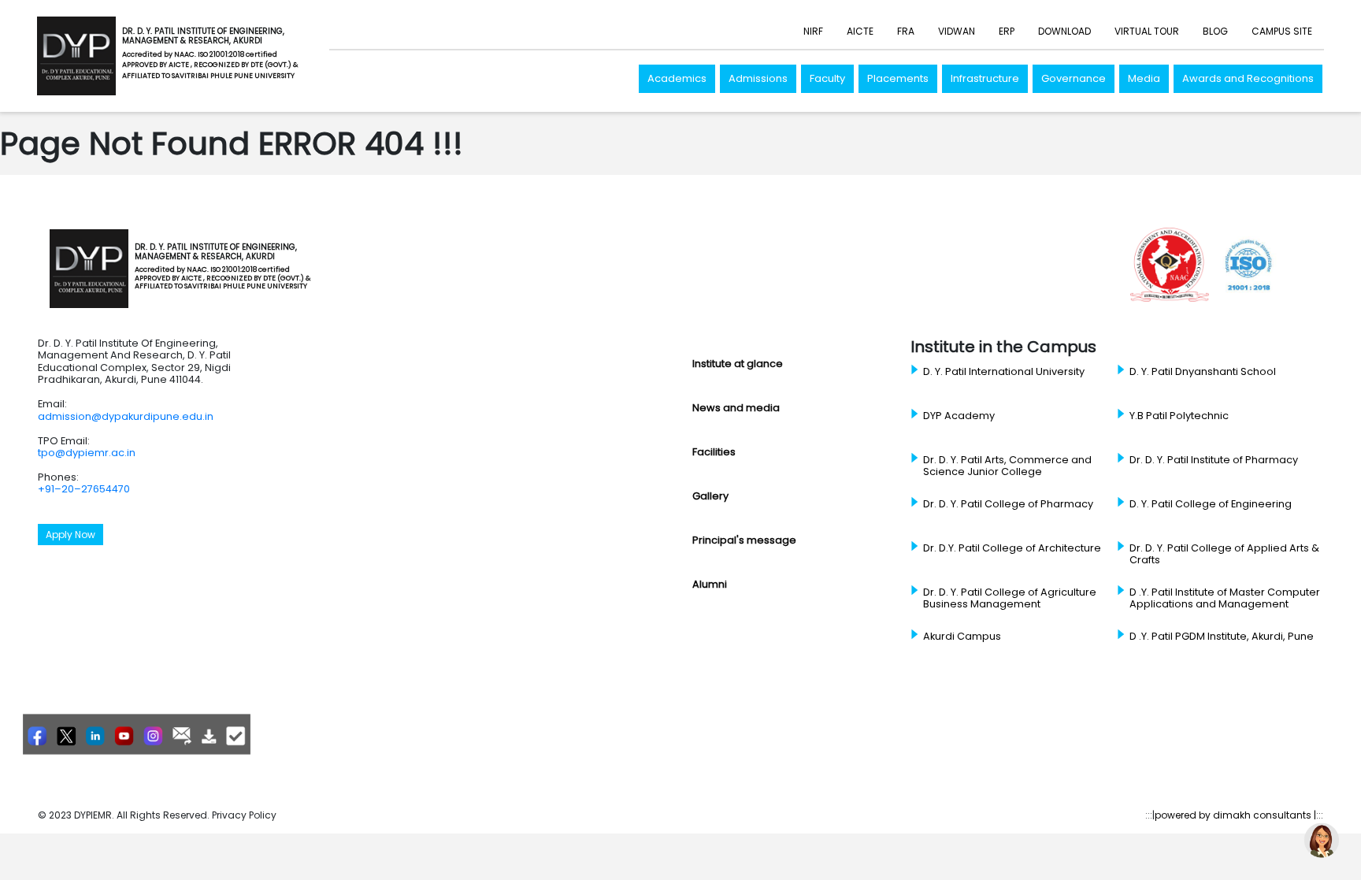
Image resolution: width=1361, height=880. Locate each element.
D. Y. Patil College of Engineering (1210, 504)
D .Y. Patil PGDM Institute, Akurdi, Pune (1221, 636)
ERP (1006, 31)
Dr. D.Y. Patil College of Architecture (1012, 548)
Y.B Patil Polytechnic (1179, 416)
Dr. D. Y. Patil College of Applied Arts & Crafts (1224, 554)
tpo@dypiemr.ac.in (86, 452)
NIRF (813, 31)
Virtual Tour (1146, 31)
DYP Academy (959, 416)
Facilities (714, 452)
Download (1064, 31)
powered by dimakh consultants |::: (1239, 815)
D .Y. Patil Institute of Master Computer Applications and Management (1224, 598)
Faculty (827, 78)
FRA (905, 31)
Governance (1073, 78)
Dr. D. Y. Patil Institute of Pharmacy (1213, 460)
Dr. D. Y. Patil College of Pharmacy (1008, 504)
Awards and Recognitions (1248, 78)
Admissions (758, 78)
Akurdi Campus (962, 636)
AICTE (860, 31)
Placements (898, 78)
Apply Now (70, 534)
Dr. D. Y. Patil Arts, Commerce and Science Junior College (1007, 466)
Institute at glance (737, 363)
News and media (736, 407)
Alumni (709, 584)
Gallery (710, 496)
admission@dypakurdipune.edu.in (125, 416)
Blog (1215, 31)
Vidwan (956, 31)
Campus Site (1282, 31)
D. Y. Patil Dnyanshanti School (1202, 372)
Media (1144, 78)
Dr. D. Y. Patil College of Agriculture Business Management (1009, 598)
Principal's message (744, 540)
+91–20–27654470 (84, 489)
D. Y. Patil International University (1004, 372)
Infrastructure (985, 78)
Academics (676, 78)
